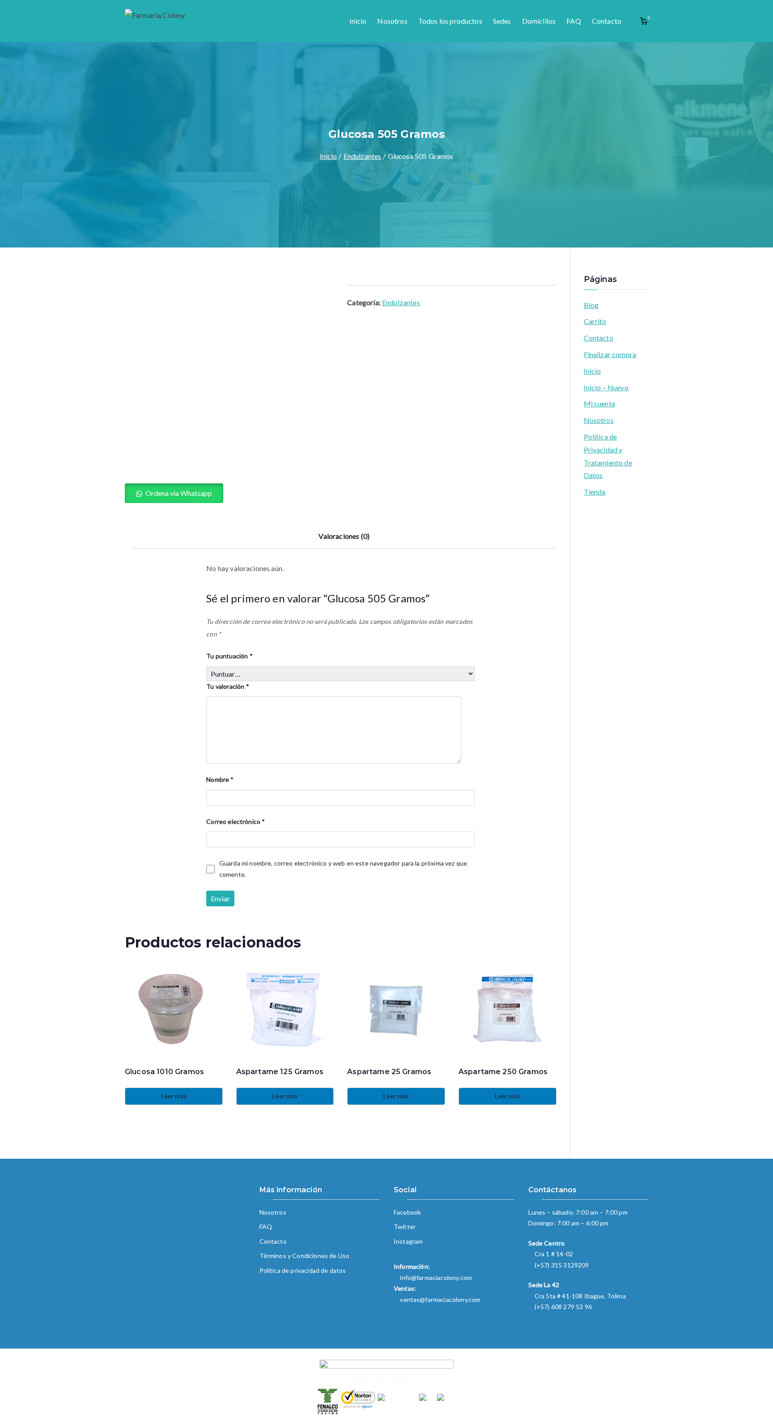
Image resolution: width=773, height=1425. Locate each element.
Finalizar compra (610, 354)
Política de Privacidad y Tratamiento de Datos (608, 455)
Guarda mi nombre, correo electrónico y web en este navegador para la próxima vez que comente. (343, 868)
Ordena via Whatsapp (178, 493)
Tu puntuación (229, 656)
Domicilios (539, 21)
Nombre (220, 779)
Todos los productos (450, 21)
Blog (591, 305)
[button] (174, 493)
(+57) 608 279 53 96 (563, 1306)
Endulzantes (363, 156)
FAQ (573, 21)
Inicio (358, 21)
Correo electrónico (235, 821)
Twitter (405, 1226)
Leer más (174, 1096)
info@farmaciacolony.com (436, 1277)
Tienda (595, 491)
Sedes (502, 21)
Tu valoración (227, 686)
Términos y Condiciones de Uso (304, 1255)
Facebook (407, 1212)
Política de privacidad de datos (302, 1270)
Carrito (595, 321)
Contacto (606, 21)
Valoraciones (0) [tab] (344, 536)
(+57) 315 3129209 (562, 1265)
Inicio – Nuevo (606, 387)
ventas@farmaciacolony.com (440, 1299)
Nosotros (392, 21)
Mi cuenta (599, 403)
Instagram (408, 1241)
